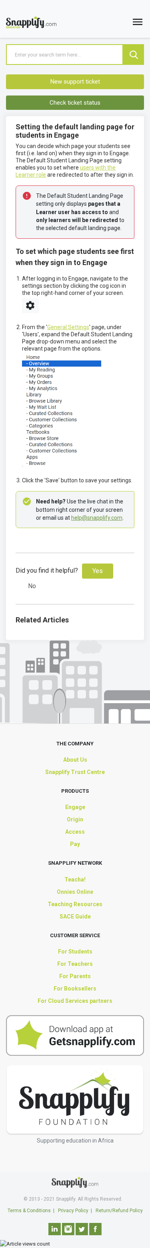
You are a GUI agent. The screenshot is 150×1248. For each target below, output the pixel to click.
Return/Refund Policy (119, 1210)
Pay (75, 844)
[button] (137, 23)
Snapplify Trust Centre (75, 772)
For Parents (75, 976)
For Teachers (75, 964)
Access (75, 832)
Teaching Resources (75, 904)
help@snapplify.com (96, 518)
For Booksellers (75, 988)
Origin (75, 819)
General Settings (68, 327)
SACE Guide (75, 916)
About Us (75, 760)
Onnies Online (75, 892)
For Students (75, 951)
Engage (75, 807)
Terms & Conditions (29, 1210)
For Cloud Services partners (75, 1001)
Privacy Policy (73, 1210)
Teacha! (75, 879)
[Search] (133, 54)
